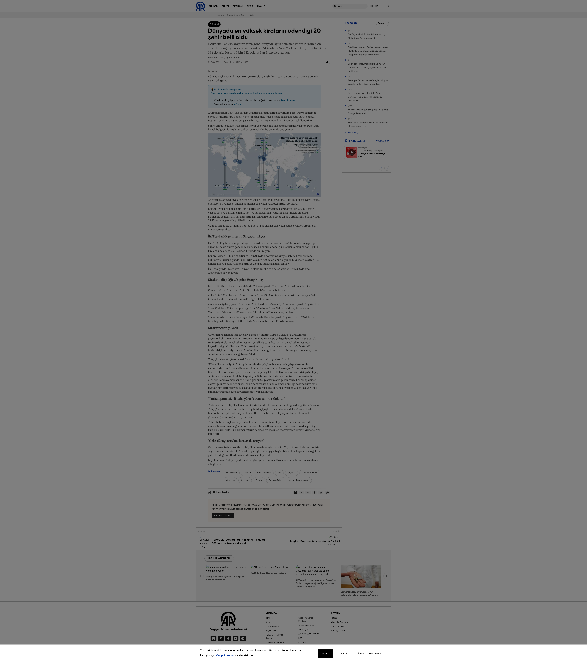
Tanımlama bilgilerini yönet (370, 653)
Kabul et (325, 653)
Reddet (343, 653)
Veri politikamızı (225, 655)
